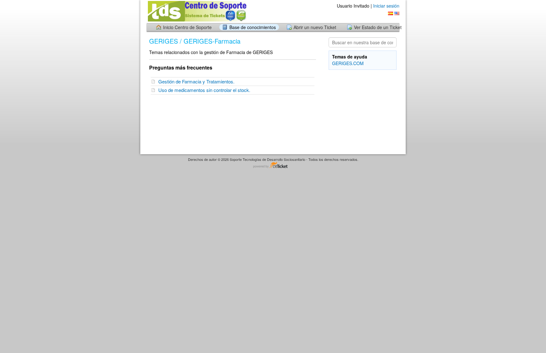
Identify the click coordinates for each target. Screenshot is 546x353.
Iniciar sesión (386, 6)
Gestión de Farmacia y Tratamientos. (197, 81)
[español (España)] (390, 13)
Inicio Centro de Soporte (187, 27)
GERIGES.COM (348, 63)
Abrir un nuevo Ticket (315, 27)
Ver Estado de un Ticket (378, 27)
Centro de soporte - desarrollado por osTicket (273, 165)
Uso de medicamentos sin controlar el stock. (205, 90)
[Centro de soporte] (196, 11)
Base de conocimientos (252, 27)
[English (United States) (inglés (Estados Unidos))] (396, 13)
